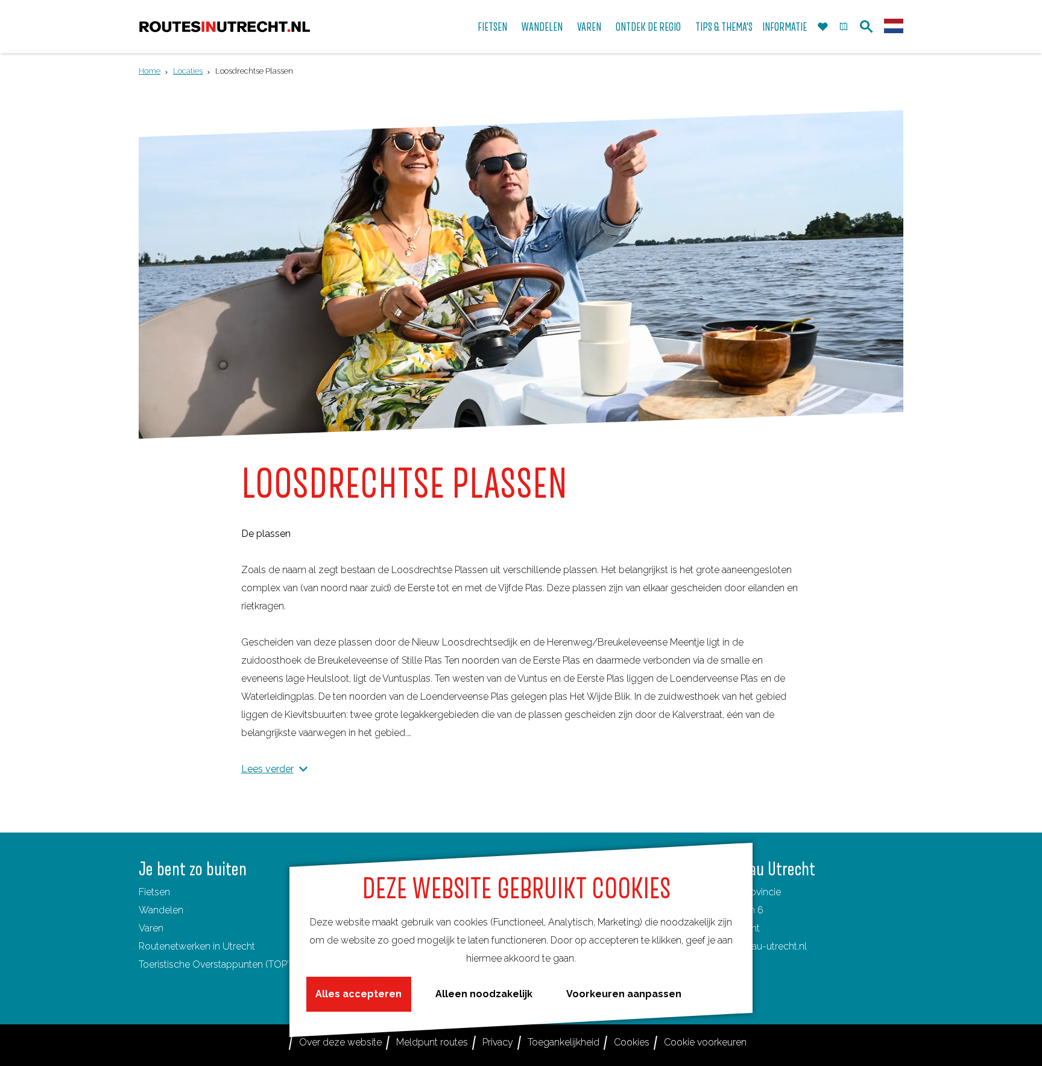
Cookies (631, 1042)
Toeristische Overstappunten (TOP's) (217, 964)
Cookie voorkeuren (705, 1042)
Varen (151, 928)
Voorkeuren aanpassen (623, 994)
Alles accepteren (358, 994)
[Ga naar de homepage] (225, 27)
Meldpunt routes (432, 1042)
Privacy (497, 1042)
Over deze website (340, 1042)
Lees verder (267, 769)
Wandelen (161, 910)
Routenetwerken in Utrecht (197, 946)
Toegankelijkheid (563, 1042)
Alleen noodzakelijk (483, 994)
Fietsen (154, 892)
